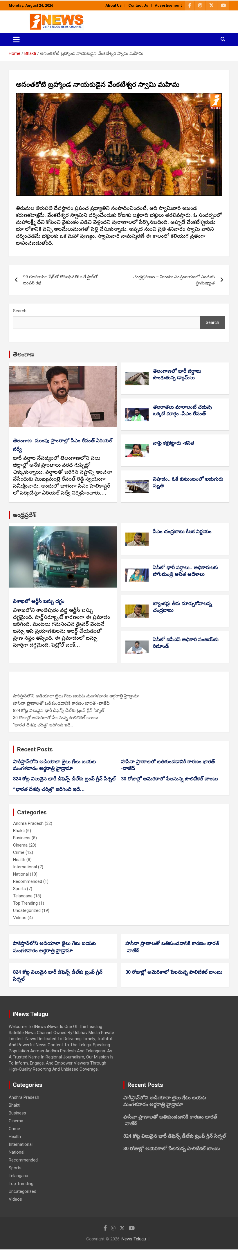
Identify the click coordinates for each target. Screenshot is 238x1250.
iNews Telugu (133, 1239)
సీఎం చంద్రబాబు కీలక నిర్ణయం (182, 531)
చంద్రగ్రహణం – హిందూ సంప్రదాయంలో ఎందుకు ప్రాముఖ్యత (174, 280)
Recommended (27, 881)
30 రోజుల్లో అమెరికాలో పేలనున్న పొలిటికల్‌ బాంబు (55, 717)
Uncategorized (27, 910)
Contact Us (138, 5)
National (21, 874)
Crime (18, 852)
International (25, 867)
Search (19, 310)
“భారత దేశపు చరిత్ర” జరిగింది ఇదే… (43, 725)
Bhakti (19, 830)
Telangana (23, 896)
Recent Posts (35, 749)
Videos (19, 917)
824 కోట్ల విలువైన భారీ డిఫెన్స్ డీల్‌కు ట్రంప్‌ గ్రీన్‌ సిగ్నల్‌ (58, 710)
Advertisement (168, 5)
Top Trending (25, 903)
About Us (113, 5)
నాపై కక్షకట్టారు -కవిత (173, 443)
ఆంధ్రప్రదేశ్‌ (24, 514)
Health (19, 859)
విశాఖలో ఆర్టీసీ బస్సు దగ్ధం (38, 601)
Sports (19, 888)
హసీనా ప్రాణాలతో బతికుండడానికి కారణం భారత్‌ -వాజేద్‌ (61, 703)
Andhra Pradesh (28, 823)
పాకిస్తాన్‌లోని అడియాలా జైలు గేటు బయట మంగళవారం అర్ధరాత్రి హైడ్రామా (76, 696)
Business (21, 837)
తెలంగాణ (24, 354)
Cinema (20, 845)
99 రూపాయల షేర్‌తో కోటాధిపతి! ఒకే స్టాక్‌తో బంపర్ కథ (60, 280)
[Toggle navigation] (16, 39)
